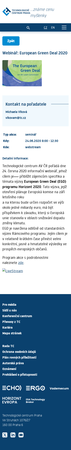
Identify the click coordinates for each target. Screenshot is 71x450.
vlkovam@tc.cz (16, 117)
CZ (45, 27)
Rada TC (8, 346)
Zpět (11, 40)
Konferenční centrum (17, 316)
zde (20, 262)
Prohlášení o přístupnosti (19, 374)
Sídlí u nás (9, 310)
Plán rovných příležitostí (19, 357)
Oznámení (9, 369)
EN (53, 27)
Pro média (9, 304)
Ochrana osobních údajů (19, 351)
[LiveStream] (12, 271)
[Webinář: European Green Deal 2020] (16, 11)
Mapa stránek (11, 333)
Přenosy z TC (11, 321)
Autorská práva (13, 363)
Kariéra (7, 327)
